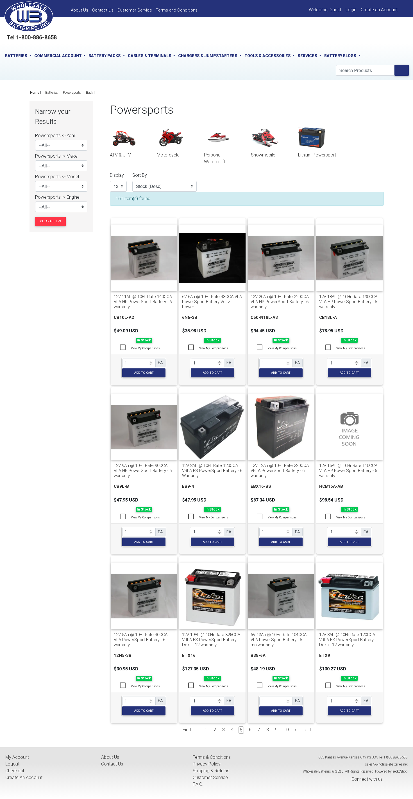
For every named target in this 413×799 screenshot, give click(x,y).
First (187, 729)
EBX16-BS (261, 486)
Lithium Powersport (317, 155)
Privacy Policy (207, 764)
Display (117, 175)
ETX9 (324, 655)
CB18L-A (328, 317)
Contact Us (112, 764)
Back (89, 93)
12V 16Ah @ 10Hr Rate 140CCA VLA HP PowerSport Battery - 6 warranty (348, 470)
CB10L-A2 (124, 317)
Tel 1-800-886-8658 (31, 37)
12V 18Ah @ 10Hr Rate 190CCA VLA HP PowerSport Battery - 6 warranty (348, 301)
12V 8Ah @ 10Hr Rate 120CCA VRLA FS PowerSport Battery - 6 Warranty (212, 470)
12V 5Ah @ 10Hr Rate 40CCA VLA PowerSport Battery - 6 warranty (140, 639)
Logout (12, 764)
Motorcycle (168, 155)
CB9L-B (121, 486)
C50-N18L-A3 (264, 317)
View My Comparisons (145, 348)
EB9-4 (188, 486)
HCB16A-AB (331, 486)
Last (307, 729)
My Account (17, 757)
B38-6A (258, 655)
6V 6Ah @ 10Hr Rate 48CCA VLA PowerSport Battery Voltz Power (212, 301)
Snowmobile (263, 155)
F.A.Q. (198, 784)
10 (286, 729)
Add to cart (144, 373)
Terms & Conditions (212, 757)
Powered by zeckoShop (391, 771)
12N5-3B (122, 655)
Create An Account (23, 777)
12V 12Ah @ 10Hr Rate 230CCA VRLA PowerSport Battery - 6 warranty (280, 470)
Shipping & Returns (211, 770)
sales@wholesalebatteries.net (386, 764)
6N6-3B (189, 317)
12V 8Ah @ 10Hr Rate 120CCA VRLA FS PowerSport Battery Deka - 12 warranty (347, 639)
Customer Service (210, 777)
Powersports (72, 93)
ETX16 (189, 655)
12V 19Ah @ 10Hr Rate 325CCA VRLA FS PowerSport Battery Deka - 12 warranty (211, 639)
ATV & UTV (120, 155)
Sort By (139, 175)
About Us (110, 757)
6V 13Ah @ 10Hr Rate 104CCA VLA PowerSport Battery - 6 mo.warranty (279, 639)
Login (351, 9)
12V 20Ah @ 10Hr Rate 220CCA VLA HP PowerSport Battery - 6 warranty (280, 301)
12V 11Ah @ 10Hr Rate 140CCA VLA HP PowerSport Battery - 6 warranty (143, 301)
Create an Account (379, 9)
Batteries (51, 93)
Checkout (14, 770)
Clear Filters (50, 221)
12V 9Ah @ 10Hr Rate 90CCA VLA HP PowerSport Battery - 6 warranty (143, 470)
